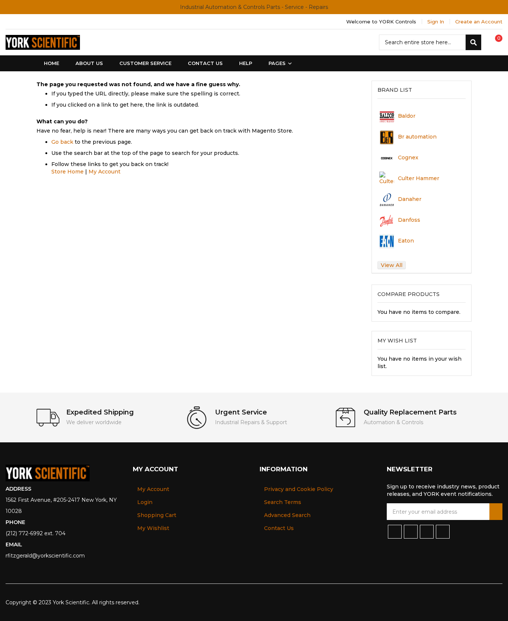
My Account (104, 171)
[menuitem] (278, 63)
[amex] (485, 602)
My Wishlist (153, 528)
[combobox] (430, 42)
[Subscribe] (495, 511)
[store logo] (43, 42)
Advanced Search (287, 515)
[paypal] (461, 602)
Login (144, 502)
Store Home (67, 171)
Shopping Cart (156, 515)
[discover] (473, 602)
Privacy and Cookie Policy (298, 489)
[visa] (449, 602)
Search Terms (282, 502)
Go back (62, 142)
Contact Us (279, 528)
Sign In (435, 22)
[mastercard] (497, 602)
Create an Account (478, 22)
